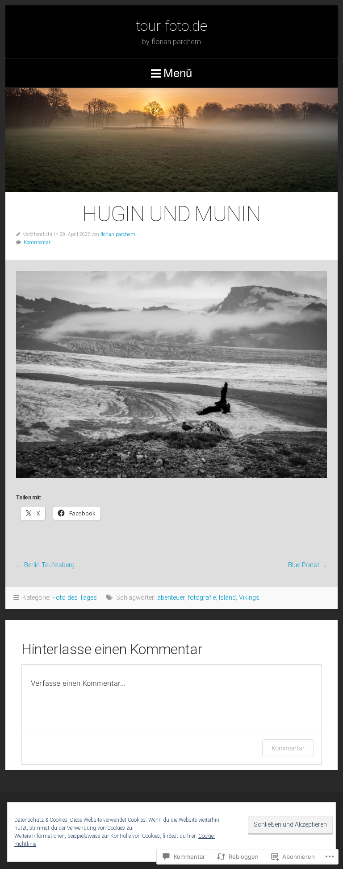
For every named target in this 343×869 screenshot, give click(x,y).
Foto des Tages (74, 597)
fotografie (202, 597)
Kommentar (37, 242)
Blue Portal (303, 565)
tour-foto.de (171, 25)
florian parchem (117, 234)
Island (227, 597)
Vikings (249, 597)
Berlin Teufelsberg (49, 565)
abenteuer (170, 597)
